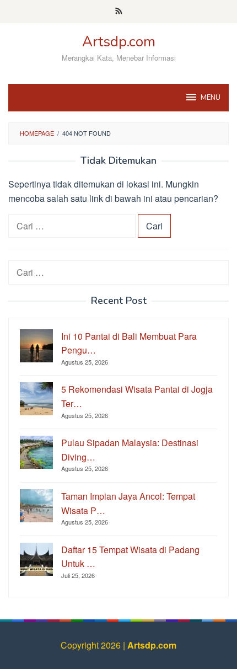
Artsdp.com (118, 41)
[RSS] (118, 11)
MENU (210, 98)
